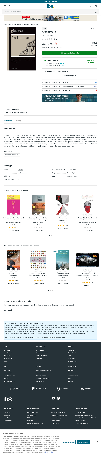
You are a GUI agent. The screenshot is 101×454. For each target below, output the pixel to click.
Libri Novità (7, 350)
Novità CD (71, 350)
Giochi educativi (41, 373)
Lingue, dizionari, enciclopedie (18, 305)
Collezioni (39, 358)
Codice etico (55, 423)
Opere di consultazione (68, 305)
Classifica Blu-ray (9, 376)
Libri (5, 305)
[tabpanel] (13, 213)
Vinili (69, 355)
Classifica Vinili (72, 361)
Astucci (70, 381)
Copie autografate (41, 355)
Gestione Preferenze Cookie (35, 423)
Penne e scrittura (73, 376)
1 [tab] (49, 235)
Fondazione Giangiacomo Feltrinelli (85, 418)
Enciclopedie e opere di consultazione (44, 305)
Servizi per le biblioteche (58, 412)
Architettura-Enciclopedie (12, 155)
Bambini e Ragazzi (9, 381)
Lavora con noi (55, 421)
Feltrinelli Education (80, 421)
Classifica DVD (8, 373)
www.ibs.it (24, 330)
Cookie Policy (49, 452)
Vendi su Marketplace (57, 418)
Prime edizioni (40, 350)
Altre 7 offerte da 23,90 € (58, 47)
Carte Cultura (31, 415)
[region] (50, 442)
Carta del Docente (63, 82)
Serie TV (6, 378)
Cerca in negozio (70, 76)
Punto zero (63, 218)
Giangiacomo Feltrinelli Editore (84, 415)
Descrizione (8, 121)
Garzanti (46, 35)
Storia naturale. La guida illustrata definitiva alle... (38, 274)
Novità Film (7, 370)
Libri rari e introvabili (42, 353)
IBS (49, 47)
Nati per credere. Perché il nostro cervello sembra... (13, 219)
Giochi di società (41, 376)
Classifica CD (72, 353)
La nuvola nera (13, 273)
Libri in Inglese (8, 358)
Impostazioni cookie (68, 442)
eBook (5, 361)
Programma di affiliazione (59, 415)
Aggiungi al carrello (71, 53)
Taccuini (70, 370)
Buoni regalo (7, 415)
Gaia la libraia (8, 421)
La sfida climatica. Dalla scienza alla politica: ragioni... (38, 219)
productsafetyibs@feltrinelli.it (54, 337)
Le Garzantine (22, 173)
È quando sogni (63, 273)
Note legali (8, 310)
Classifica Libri (8, 353)
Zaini (69, 378)
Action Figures (40, 381)
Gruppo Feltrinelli (80, 412)
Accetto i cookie (83, 442)
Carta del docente (32, 412)
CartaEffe (6, 418)
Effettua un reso (32, 418)
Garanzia (30, 421)
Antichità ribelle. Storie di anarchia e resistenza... (87, 219)
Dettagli (18, 121)
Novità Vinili (71, 358)
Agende (70, 373)
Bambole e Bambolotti (42, 378)
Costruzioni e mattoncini (43, 370)
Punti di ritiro (7, 412)
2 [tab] (51, 235)
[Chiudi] (98, 442)
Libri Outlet (7, 355)
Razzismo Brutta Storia (81, 423)
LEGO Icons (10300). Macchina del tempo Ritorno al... (87, 274)
